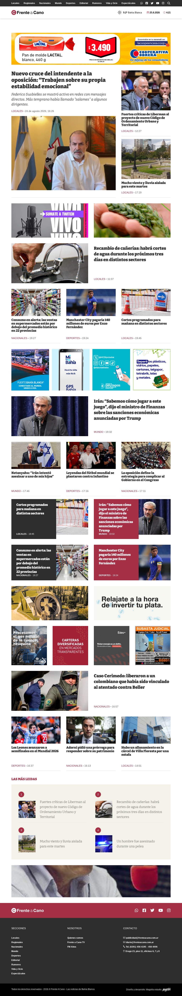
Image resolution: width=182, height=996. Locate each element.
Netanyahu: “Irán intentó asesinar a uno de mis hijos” (32, 474)
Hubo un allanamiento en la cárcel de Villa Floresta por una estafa (145, 751)
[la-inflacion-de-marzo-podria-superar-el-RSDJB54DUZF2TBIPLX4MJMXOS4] (36, 302)
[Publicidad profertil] (132, 220)
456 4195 (141, 947)
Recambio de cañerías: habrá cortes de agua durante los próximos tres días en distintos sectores (130, 254)
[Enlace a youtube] (157, 3)
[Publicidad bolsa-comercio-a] (70, 645)
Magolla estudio (154, 989)
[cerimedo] (49, 691)
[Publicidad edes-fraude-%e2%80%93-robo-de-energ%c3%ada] (111, 645)
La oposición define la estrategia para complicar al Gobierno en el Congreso (143, 476)
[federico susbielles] (63, 153)
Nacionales (45, 3)
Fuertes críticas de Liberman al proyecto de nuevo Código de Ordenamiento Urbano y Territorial (145, 119)
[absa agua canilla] (49, 263)
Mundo (58, 3)
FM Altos (71, 947)
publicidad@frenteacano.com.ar (142, 938)
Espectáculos (128, 3)
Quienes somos (75, 938)
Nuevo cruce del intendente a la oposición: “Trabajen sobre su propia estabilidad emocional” (58, 80)
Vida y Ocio (111, 3)
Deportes (70, 3)
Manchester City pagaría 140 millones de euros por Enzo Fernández (88, 323)
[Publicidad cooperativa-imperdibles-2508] (91, 49)
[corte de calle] (146, 302)
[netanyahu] (36, 455)
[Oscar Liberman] (146, 90)
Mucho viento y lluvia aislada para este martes (143, 184)
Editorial (84, 3)
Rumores (97, 3)
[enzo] (91, 302)
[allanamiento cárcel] (146, 730)
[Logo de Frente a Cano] (27, 12)
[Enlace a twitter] (152, 3)
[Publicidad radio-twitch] (49, 220)
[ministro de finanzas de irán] (49, 416)
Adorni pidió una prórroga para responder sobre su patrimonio (90, 749)
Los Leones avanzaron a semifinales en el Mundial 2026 (35, 749)
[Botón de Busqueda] (169, 3)
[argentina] (36, 730)
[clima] (146, 159)
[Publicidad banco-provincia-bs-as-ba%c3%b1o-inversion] (132, 603)
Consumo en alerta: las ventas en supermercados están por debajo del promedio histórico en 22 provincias (34, 325)
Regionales (29, 3)
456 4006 (152, 947)
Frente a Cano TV (76, 942)
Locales (15, 3)
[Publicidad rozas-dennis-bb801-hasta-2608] (153, 645)
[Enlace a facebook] (147, 3)
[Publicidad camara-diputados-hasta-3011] (111, 370)
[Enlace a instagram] (163, 3)
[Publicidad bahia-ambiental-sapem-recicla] (152, 370)
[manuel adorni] (91, 730)
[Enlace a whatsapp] (141, 3)
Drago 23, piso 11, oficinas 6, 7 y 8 (142, 951)
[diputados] (146, 455)
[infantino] (91, 455)
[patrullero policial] (103, 843)
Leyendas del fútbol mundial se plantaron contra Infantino (90, 474)
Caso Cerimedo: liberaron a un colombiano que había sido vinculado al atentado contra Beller (131, 681)
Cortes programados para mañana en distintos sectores (144, 321)
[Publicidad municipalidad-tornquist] (49, 603)
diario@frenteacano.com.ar (140, 942)
